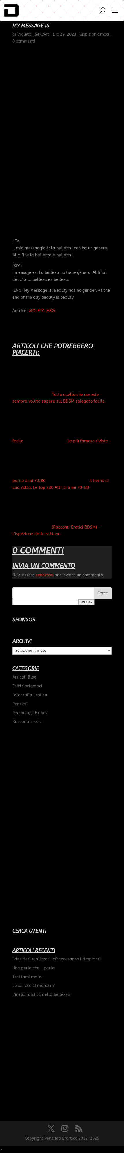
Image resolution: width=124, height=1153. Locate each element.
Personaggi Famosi (30, 712)
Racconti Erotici (27, 721)
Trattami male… (28, 977)
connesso (44, 575)
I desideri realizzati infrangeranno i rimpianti (56, 959)
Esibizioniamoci (27, 686)
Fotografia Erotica (29, 695)
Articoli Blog (24, 677)
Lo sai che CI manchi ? (33, 985)
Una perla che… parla (33, 968)
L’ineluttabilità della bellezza (41, 994)
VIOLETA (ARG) (42, 310)
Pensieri (20, 704)
